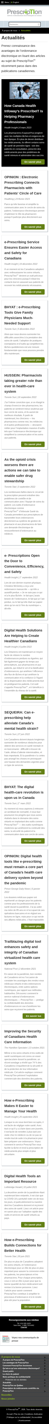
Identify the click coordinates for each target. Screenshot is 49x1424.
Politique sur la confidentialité (18, 1417)
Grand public (8, 1371)
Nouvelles (6, 1395)
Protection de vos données (16, 1380)
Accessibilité (37, 1417)
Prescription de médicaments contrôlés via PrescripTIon (21, 1389)
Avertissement (24, 1421)
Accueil (10, 1414)
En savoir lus (33, 1016)
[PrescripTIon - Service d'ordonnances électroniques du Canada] (24, 13)
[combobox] (23, 24)
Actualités (7, 1383)
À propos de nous (9, 30)
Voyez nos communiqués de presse (25, 1339)
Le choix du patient (11, 1374)
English (16, 2)
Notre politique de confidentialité (16, 1377)
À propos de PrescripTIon (13, 1360)
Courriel (24, 1327)
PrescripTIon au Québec (13, 1385)
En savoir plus (32, 162)
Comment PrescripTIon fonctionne (17, 1366)
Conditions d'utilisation (33, 1414)
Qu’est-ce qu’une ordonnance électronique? (21, 1368)
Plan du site (18, 1414)
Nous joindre (8, 1399)
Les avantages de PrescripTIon (16, 1363)
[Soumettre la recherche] (38, 24)
